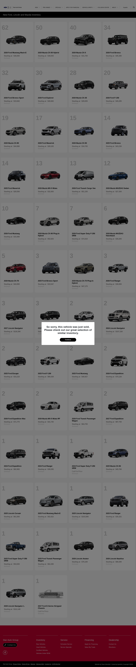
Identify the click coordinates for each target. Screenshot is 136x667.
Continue (68, 340)
